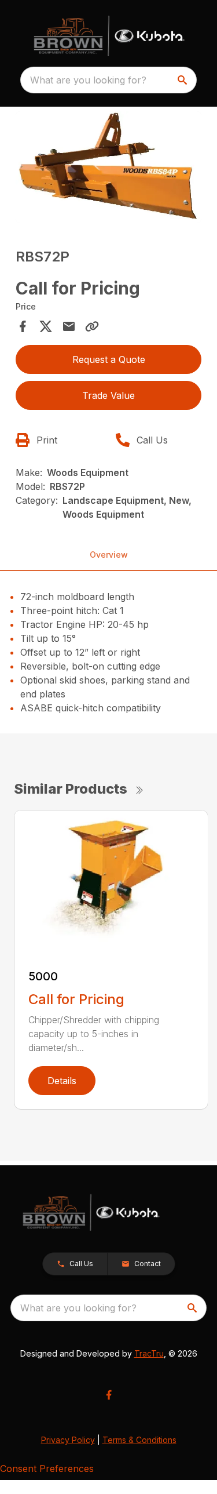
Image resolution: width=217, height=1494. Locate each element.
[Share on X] (46, 326)
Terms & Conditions (139, 1440)
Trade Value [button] (108, 395)
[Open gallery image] (109, 167)
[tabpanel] (109, 169)
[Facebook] (109, 1394)
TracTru (149, 1353)
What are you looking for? (88, 80)
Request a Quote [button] (108, 359)
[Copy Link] (92, 326)
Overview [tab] (109, 554)
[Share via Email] (69, 326)
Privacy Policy (68, 1440)
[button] (75, 1263)
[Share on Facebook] (23, 326)
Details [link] (61, 1080)
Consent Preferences (47, 1468)
